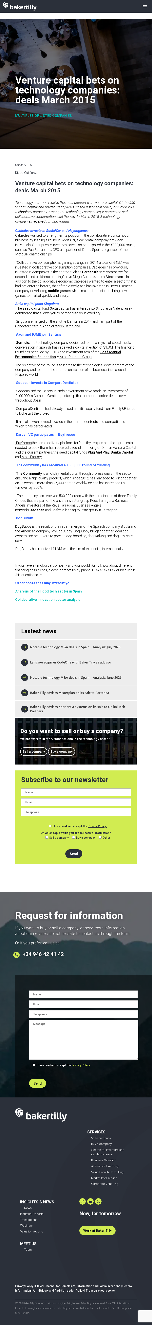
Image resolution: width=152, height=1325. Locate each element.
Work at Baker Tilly (97, 1230)
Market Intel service (104, 1178)
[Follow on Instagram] (82, 1201)
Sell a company (34, 751)
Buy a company (61, 751)
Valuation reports (31, 1231)
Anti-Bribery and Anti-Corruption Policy (58, 1290)
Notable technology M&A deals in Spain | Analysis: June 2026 (76, 677)
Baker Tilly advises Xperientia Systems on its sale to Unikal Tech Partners (77, 709)
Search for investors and (107, 1150)
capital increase (102, 1154)
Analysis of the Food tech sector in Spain (48, 591)
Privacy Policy (24, 1286)
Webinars (26, 1225)
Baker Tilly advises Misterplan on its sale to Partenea (70, 693)
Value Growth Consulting (107, 1172)
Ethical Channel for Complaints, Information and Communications (77, 1286)
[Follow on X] (98, 1201)
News (28, 1208)
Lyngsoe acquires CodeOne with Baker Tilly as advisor (70, 662)
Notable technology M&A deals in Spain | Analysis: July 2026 (75, 647)
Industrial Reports (32, 1214)
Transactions (28, 1220)
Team (28, 1249)
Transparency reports (100, 1290)
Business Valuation (103, 1160)
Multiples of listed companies (43, 115)
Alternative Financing (105, 1166)
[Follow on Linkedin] (90, 1201)
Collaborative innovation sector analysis (47, 599)
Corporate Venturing (104, 1184)
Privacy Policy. (97, 826)
